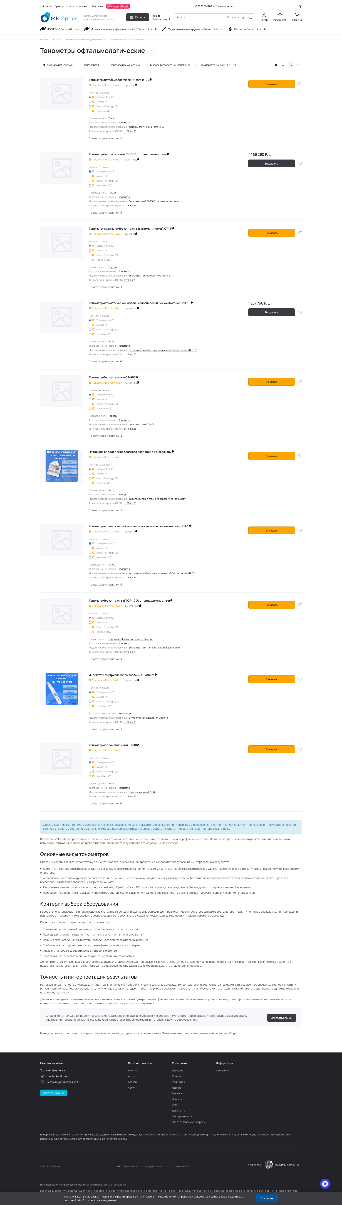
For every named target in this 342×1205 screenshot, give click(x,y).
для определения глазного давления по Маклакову (157, 498)
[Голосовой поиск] (244, 17)
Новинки (177, 1087)
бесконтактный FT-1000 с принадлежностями (154, 201)
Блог (175, 1104)
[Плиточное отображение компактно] (283, 65)
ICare (111, 118)
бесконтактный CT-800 (142, 424)
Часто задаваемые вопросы (188, 1122)
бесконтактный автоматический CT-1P (150, 275)
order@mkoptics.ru (57, 1076)
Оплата (176, 1076)
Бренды (132, 1082)
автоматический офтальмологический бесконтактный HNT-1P (163, 350)
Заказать (271, 84)
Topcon (112, 267)
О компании (179, 1063)
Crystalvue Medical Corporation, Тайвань (130, 639)
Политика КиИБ (180, 1166)
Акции (131, 1076)
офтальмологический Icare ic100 (146, 126)
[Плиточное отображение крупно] (275, 65)
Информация (224, 1063)
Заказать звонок (225, 6)
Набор (122, 494)
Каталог (133, 1070)
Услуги (132, 1087)
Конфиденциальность (154, 1166)
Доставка (178, 1070)
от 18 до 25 (130, 131)
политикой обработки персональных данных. (90, 1200)
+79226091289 (203, 6)
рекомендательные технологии (108, 1184)
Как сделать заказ (183, 1116)
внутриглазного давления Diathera (148, 717)
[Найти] (250, 17)
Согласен (267, 1198)
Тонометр (124, 122)
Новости (177, 1099)
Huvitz (111, 341)
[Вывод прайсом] (298, 65)
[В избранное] (300, 84)
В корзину (271, 163)
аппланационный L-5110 (142, 792)
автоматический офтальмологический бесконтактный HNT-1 (162, 573)
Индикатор (125, 713)
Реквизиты (178, 1082)
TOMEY (112, 192)
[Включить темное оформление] (300, 6)
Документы (178, 1110)
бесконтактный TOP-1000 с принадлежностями (155, 647)
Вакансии (178, 1093)
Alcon (111, 490)
